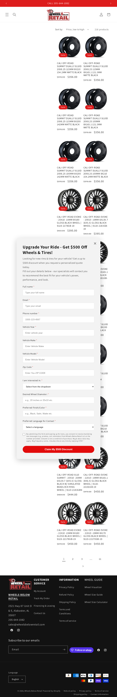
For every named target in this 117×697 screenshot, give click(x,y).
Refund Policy (66, 594)
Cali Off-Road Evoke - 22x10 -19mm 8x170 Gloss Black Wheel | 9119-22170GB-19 (95, 535)
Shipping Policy (67, 602)
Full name (28, 286)
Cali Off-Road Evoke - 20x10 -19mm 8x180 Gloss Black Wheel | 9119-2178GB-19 (69, 221)
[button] (7, 14)
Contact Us (39, 613)
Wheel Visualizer (93, 587)
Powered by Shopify (51, 691)
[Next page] (82, 566)
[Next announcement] (110, 3)
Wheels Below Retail (33, 691)
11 (100, 558)
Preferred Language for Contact (39, 421)
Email (26, 300)
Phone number (31, 313)
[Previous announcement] (6, 3)
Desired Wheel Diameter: (36, 394)
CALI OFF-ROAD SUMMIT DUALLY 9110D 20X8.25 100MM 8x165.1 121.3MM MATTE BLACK (95, 121)
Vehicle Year (29, 326)
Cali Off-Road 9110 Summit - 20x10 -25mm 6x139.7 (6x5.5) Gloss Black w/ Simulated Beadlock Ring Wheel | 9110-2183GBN (69, 482)
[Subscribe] (64, 650)
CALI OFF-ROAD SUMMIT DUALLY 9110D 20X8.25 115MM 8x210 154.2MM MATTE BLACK (69, 68)
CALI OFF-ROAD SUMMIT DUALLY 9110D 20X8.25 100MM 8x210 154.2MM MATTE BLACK (95, 172)
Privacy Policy (66, 587)
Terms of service (67, 620)
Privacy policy (85, 691)
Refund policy (70, 691)
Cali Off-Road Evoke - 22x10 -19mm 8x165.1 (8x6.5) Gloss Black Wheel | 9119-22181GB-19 (95, 480)
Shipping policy (80, 694)
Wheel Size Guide (94, 594)
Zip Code (28, 367)
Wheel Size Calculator (96, 602)
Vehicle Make (30, 340)
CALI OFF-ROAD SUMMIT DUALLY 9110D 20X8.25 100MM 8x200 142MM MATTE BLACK (69, 172)
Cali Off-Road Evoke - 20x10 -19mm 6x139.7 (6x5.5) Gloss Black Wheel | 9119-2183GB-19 (95, 222)
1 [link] (64, 559)
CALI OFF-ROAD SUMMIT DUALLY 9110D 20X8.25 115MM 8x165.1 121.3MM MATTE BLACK (95, 69)
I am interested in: (33, 380)
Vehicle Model (30, 353)
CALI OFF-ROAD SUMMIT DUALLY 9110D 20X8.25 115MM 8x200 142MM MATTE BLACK (69, 120)
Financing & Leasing (44, 605)
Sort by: (59, 29)
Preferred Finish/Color (35, 407)
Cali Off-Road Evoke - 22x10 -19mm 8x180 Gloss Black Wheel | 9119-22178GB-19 (69, 535)
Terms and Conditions (65, 611)
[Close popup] (95, 243)
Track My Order (42, 598)
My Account (40, 590)
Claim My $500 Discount (58, 449)
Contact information (100, 694)
